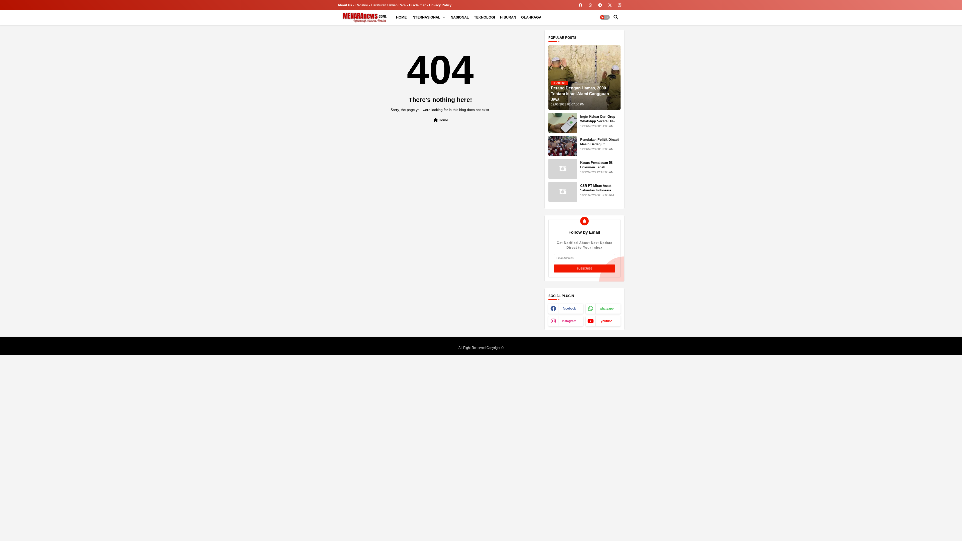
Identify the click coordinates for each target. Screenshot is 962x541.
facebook (569, 308)
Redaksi (361, 5)
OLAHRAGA (531, 17)
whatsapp (607, 308)
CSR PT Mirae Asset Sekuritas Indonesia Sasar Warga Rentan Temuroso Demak (596, 192)
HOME (401, 17)
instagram (569, 321)
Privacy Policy (440, 5)
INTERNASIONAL (426, 17)
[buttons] (580, 5)
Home (440, 120)
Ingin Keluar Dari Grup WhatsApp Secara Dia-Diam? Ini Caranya (597, 121)
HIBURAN (508, 17)
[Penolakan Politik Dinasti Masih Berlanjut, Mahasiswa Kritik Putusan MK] (562, 146)
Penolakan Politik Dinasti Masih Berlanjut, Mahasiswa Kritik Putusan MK (600, 146)
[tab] (401, 17)
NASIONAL (460, 17)
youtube (606, 321)
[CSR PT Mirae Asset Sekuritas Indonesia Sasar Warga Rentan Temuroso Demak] (562, 192)
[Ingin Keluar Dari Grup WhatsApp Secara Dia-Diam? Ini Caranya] (562, 123)
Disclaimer (417, 5)
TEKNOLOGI (484, 17)
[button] (605, 17)
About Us (345, 5)
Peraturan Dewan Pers (388, 5)
